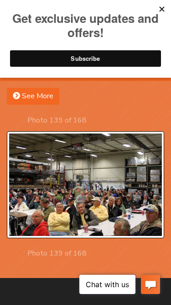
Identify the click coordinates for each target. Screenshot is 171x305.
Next (94, 120)
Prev (19, 120)
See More (36, 96)
